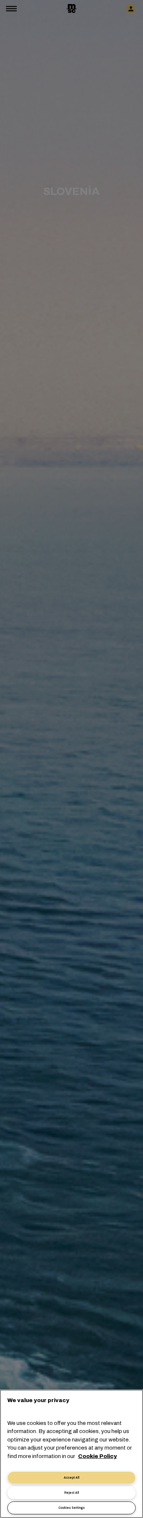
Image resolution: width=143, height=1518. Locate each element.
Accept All (71, 1477)
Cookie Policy (97, 1456)
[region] (71, 1454)
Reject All (71, 1492)
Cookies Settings (71, 1508)
